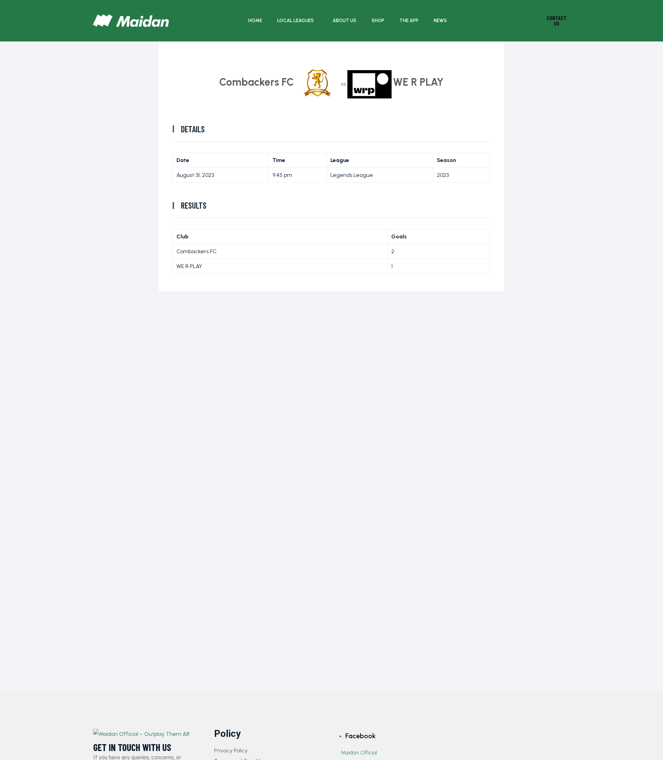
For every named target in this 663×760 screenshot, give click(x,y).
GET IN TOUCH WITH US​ (132, 747)
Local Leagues (295, 20)
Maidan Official (359, 752)
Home (255, 20)
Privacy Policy (231, 750)
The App (409, 20)
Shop (378, 20)
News (440, 20)
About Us (344, 20)
